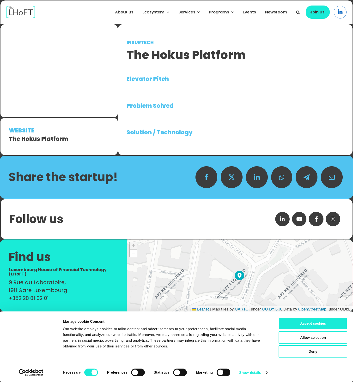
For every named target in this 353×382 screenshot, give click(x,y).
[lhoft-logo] (20, 9)
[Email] (332, 177)
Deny (313, 351)
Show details (250, 372)
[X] (231, 177)
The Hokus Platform (38, 139)
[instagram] (333, 219)
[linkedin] (282, 219)
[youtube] (299, 219)
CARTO (242, 309)
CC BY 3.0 (271, 309)
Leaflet (202, 309)
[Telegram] (306, 177)
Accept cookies (313, 323)
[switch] (138, 372)
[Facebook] (206, 177)
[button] (298, 12)
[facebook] (316, 219)
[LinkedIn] (257, 177)
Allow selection (313, 337)
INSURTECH (140, 42)
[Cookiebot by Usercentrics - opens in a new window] (31, 372)
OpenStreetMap (312, 309)
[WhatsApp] (281, 177)
